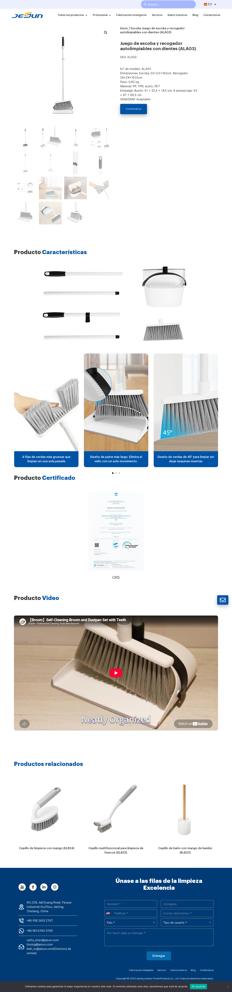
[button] (112, 473)
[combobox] (109, 913)
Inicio (124, 28)
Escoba (136, 28)
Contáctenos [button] (133, 109)
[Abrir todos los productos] (86, 15)
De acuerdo (198, 986)
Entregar (158, 956)
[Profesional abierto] (110, 15)
